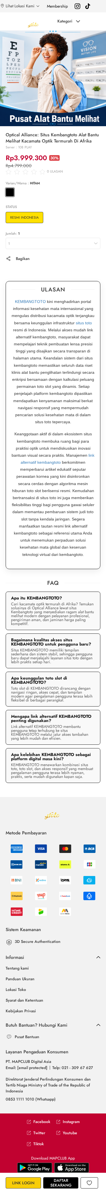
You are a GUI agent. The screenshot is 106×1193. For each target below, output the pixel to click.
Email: (26, 1068)
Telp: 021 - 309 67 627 (72, 1068)
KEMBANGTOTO (30, 301)
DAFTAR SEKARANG (61, 1183)
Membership (57, 6)
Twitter (39, 1133)
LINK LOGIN (23, 1183)
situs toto (84, 323)
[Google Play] (71, 1167)
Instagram (71, 1121)
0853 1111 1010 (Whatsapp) (31, 1099)
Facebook (41, 1121)
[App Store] (34, 1167)
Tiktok (38, 1144)
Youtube (70, 1133)
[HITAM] (10, 192)
